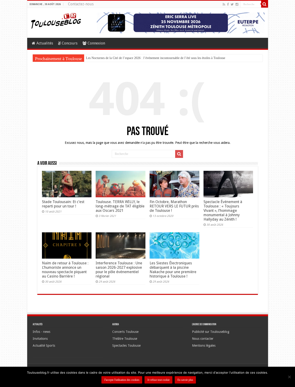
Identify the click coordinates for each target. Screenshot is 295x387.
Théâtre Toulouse (124, 338)
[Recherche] (264, 4)
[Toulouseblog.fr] (56, 20)
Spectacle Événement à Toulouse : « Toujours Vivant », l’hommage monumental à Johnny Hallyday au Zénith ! (223, 211)
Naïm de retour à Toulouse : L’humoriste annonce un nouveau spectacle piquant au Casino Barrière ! (65, 269)
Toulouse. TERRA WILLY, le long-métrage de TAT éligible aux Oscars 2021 (120, 206)
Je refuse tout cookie (158, 379)
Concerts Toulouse (125, 332)
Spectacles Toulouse (126, 345)
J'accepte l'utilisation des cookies (121, 379)
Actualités (44, 43)
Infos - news (41, 332)
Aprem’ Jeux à (95, 58)
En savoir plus (185, 379)
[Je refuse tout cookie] (289, 377)
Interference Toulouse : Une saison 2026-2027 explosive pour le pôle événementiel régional (119, 269)
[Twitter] (232, 4)
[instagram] (237, 4)
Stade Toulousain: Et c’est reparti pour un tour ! (63, 204)
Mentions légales (203, 345)
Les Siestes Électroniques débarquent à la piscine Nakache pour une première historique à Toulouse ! (173, 269)
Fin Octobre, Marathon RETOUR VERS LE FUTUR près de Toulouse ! (174, 206)
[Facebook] (228, 4)
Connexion (96, 43)
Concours (69, 43)
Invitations (40, 338)
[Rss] (224, 4)
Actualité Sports (44, 345)
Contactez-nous (81, 4)
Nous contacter (202, 338)
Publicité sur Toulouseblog (210, 332)
